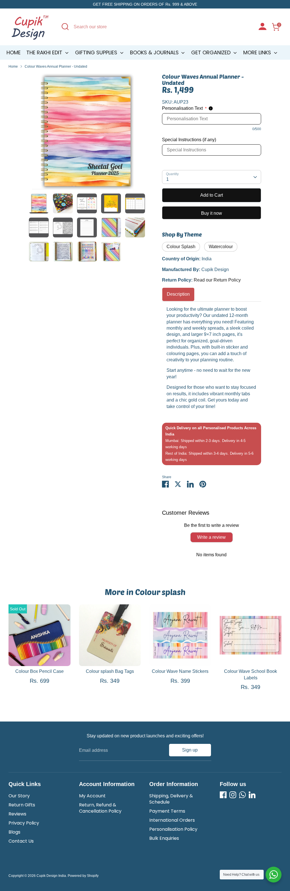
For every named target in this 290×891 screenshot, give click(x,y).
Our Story (19, 796)
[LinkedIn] (252, 794)
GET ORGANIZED (211, 52)
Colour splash (181, 246)
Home (14, 52)
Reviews (17, 814)
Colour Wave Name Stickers (180, 671)
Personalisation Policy (173, 829)
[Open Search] (65, 26)
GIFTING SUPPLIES (97, 52)
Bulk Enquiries (164, 838)
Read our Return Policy (217, 280)
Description (178, 294)
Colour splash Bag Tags (110, 671)
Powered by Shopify (83, 876)
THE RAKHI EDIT (45, 52)
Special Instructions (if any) (189, 139)
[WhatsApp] (242, 794)
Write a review (211, 537)
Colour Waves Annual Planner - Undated (56, 66)
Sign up (190, 750)
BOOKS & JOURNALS (155, 52)
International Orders (172, 820)
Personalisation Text (184, 108)
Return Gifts (21, 805)
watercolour (221, 246)
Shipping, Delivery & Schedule (171, 799)
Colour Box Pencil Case (39, 671)
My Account (92, 796)
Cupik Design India (51, 876)
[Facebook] (223, 794)
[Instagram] (232, 794)
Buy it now (211, 213)
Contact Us (21, 841)
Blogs (14, 832)
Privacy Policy (23, 823)
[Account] (262, 27)
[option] (87, 133)
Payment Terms (167, 811)
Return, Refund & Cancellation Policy (100, 808)
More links (257, 52)
